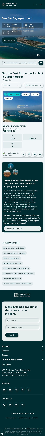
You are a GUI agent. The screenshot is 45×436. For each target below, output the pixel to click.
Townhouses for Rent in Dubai (14, 253)
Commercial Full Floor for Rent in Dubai (17, 284)
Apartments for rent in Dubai (13, 248)
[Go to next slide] (38, 106)
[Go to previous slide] (6, 106)
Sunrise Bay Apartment (15, 125)
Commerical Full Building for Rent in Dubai (18, 273)
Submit (11, 335)
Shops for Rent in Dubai (12, 279)
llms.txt (41, 428)
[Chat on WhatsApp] (35, 4)
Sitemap (35, 418)
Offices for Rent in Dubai (12, 263)
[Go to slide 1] (5, 119)
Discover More (9, 40)
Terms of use (23, 418)
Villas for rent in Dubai (11, 258)
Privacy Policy (11, 418)
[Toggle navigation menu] (40, 4)
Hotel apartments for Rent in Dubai (16, 268)
